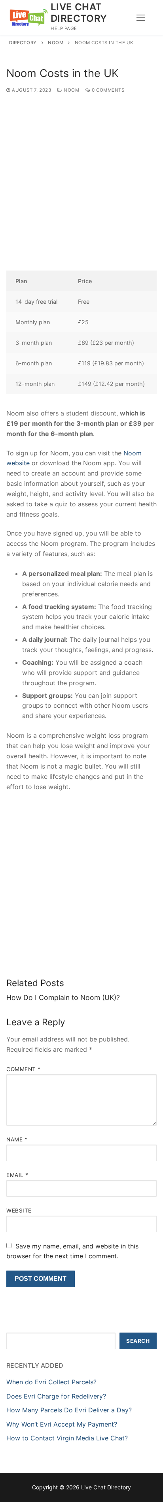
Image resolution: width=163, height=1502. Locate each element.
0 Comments (107, 90)
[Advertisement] (81, 186)
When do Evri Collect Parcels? (51, 1382)
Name (16, 1139)
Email (17, 1175)
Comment (23, 1069)
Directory (23, 42)
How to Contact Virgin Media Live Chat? (67, 1438)
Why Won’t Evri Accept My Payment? (61, 1424)
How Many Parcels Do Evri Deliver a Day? (69, 1410)
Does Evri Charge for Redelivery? (56, 1396)
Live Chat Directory (79, 12)
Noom (55, 42)
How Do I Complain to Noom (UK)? (63, 997)
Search (138, 1341)
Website (19, 1210)
